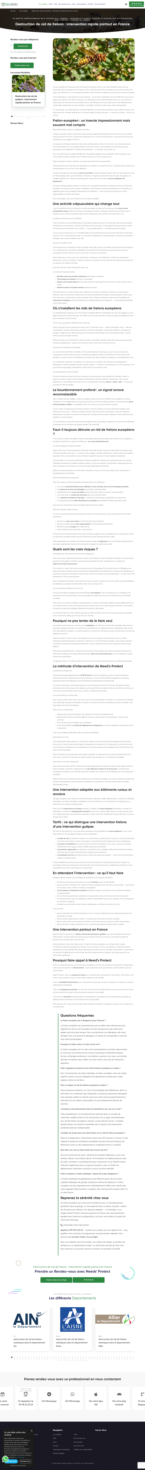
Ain (15, 1336)
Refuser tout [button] (25, 1461)
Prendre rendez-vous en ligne (56, 1280)
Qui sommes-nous (116, 1004)
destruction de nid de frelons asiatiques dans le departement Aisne (72, 1342)
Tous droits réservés (87, 1463)
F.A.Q (54, 1438)
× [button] (31, 1431)
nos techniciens (58, 1007)
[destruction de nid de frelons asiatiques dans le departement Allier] (115, 1319)
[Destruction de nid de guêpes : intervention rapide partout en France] (28, 83)
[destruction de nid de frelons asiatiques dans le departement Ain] (30, 1319)
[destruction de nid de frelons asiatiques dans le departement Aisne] (72, 1319)
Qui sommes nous (79, 1438)
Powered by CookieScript (18, 1465)
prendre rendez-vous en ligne (85, 1237)
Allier (100, 1336)
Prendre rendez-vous (22, 65)
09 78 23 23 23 (23, 46)
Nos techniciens (79, 1446)
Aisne (58, 1336)
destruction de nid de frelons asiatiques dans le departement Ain (29, 1342)
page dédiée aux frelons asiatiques (66, 194)
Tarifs (75, 1434)
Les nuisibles (23, 11)
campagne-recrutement (61, 1449)
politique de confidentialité (83, 1449)
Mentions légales (58, 1453)
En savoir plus (19, 1457)
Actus (55, 1442)
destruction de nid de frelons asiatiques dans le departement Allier (114, 1342)
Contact (55, 1446)
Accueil (12, 11)
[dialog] (18, 1448)
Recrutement (78, 1442)
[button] (11, 116)
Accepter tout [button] (11, 1461)
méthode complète (95, 1004)
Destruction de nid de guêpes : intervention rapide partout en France (28, 99)
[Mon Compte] (126, 4)
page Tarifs (88, 868)
